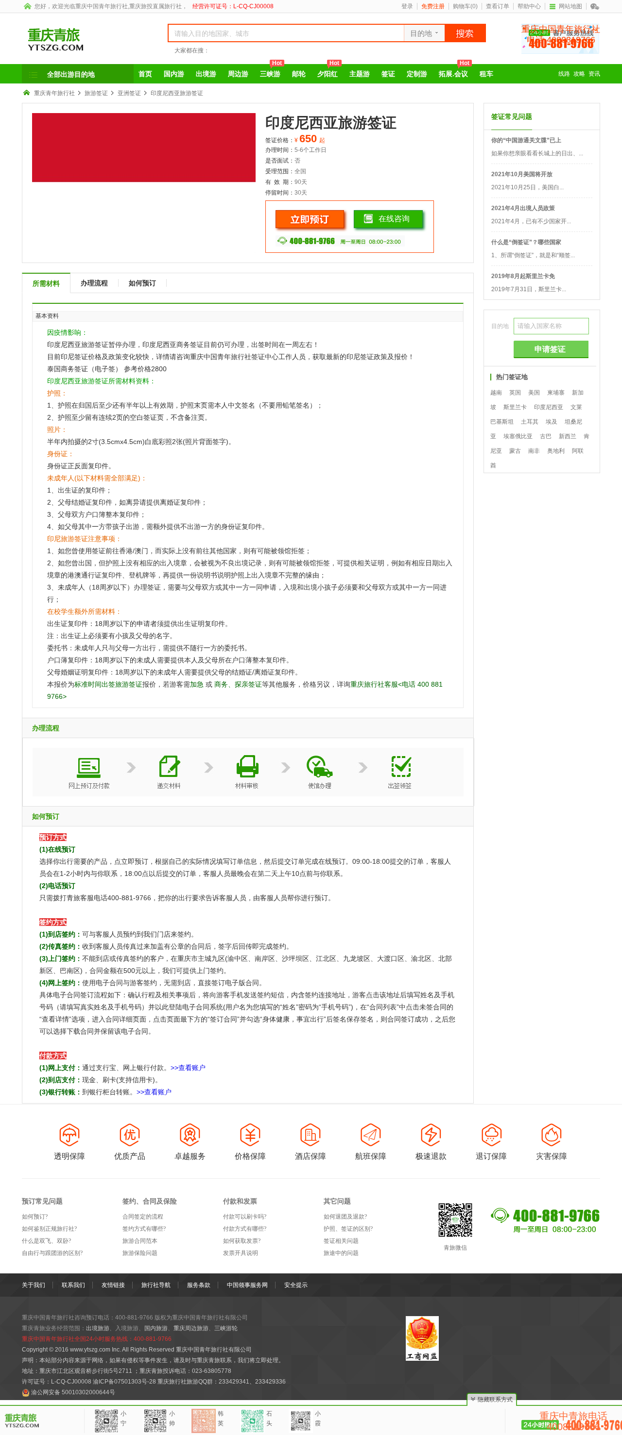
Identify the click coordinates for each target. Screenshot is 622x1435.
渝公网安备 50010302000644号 (73, 1392)
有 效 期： (279, 182)
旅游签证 (96, 93)
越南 (496, 392)
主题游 (359, 74)
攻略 (579, 73)
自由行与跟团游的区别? (52, 1253)
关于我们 (33, 1285)
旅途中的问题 (341, 1253)
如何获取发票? (241, 1240)
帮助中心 (529, 6)
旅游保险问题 (139, 1253)
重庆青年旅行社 (54, 93)
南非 (534, 450)
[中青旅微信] (595, 6)
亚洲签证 (129, 93)
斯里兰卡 (515, 407)
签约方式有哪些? (144, 1228)
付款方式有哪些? (244, 1228)
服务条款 (198, 1285)
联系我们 (73, 1285)
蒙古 (515, 450)
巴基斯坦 (502, 421)
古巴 (546, 436)
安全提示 (296, 1285)
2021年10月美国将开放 (522, 174)
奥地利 (556, 450)
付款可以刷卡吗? (244, 1216)
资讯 (594, 73)
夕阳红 (328, 71)
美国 (534, 392)
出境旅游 (97, 1328)
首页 (145, 74)
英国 (515, 392)
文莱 (576, 407)
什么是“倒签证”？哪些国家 (526, 242)
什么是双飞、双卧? (46, 1240)
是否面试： (279, 160)
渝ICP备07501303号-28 (124, 1381)
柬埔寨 (556, 392)
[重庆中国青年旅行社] (84, 39)
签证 (388, 74)
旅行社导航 (156, 1285)
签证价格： (279, 140)
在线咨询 (394, 218)
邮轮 (299, 74)
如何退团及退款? (345, 1216)
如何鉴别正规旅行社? (49, 1228)
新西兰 (567, 436)
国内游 (174, 74)
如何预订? (35, 1216)
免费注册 (433, 6)
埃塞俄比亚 (518, 436)
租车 (486, 74)
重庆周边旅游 (190, 1328)
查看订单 (497, 6)
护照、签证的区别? (348, 1228)
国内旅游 (156, 1328)
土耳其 (529, 421)
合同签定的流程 (142, 1216)
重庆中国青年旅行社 (101, 6)
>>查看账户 (188, 1068)
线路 (564, 73)
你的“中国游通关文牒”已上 (526, 140)
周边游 (238, 74)
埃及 (551, 421)
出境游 (206, 74)
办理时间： (279, 150)
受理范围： (279, 171)
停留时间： (279, 192)
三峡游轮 (226, 1328)
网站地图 (570, 6)
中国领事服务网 (247, 1285)
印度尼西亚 (548, 407)
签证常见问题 (511, 116)
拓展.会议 (454, 71)
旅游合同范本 (139, 1240)
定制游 (417, 74)
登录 (407, 6)
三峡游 (271, 71)
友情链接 (113, 1285)
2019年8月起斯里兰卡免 (523, 276)
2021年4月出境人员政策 (523, 208)
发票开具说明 (240, 1253)
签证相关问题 (341, 1240)
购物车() (465, 6)
